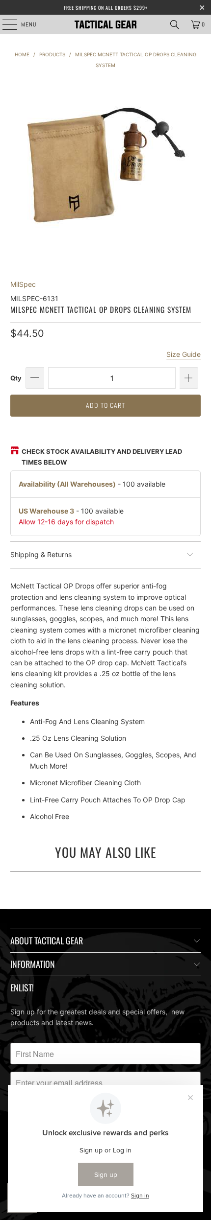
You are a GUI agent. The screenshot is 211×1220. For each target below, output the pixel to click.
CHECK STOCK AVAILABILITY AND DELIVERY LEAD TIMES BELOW (102, 456)
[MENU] (4, 24)
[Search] (174, 24)
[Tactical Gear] (105, 24)
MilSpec (23, 284)
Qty (16, 378)
